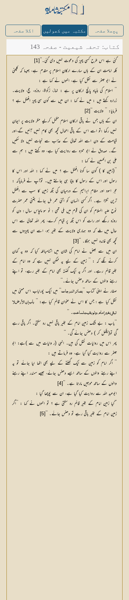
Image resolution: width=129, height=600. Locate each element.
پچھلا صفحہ (106, 31)
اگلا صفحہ (23, 31)
